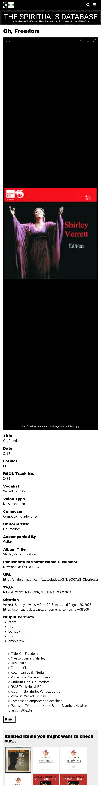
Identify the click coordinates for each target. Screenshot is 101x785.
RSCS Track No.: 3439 (26, 686)
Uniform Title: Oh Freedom (30, 681)
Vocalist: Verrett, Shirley (28, 696)
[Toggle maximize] (94, 40)
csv (10, 626)
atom (12, 622)
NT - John (32, 592)
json (11, 636)
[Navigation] (95, 5)
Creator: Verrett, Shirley (28, 658)
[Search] (88, 5)
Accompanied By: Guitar (28, 672)
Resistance (63, 592)
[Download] (88, 40)
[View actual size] (81, 40)
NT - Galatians (13, 592)
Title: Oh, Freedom (24, 653)
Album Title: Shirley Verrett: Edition (36, 691)
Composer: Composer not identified (36, 700)
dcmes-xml (16, 631)
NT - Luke (47, 592)
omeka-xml (16, 640)
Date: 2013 (18, 663)
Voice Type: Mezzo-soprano (30, 677)
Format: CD (19, 667)
